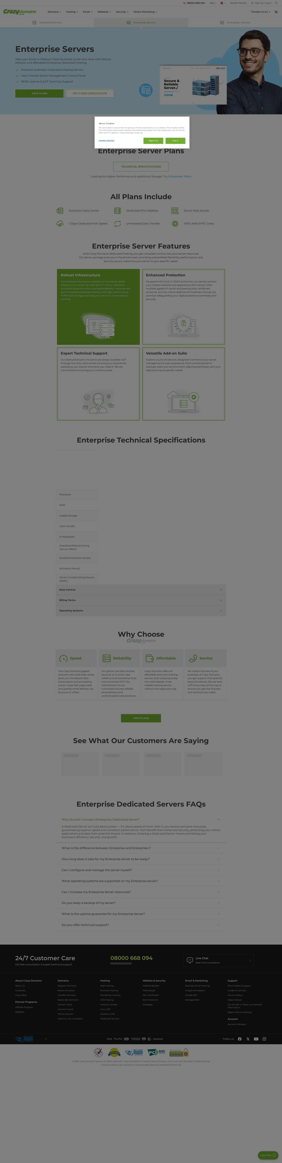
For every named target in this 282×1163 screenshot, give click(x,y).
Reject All (153, 141)
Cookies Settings (106, 140)
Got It (175, 141)
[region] (142, 132)
